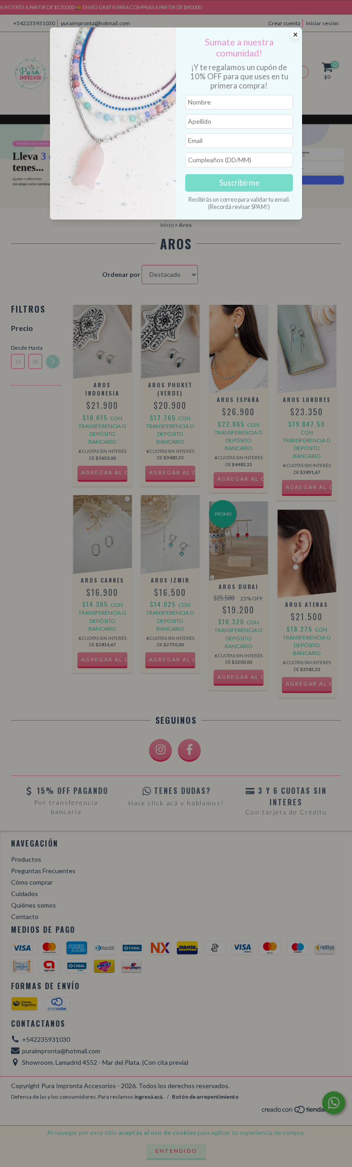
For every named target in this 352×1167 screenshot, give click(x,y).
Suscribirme (239, 182)
